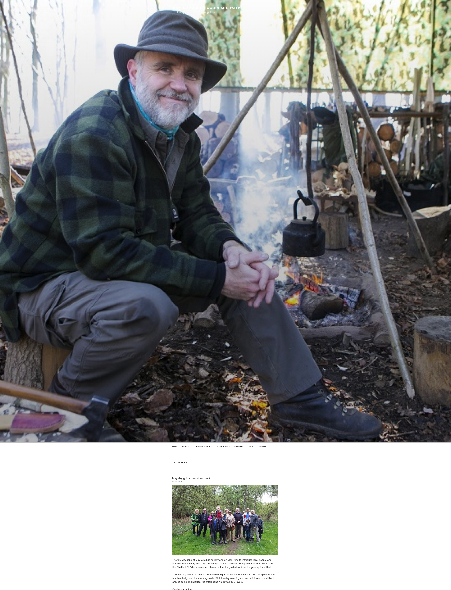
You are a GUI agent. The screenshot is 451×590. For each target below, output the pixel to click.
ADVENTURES (222, 446)
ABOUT (185, 446)
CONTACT (263, 446)
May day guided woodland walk (191, 478)
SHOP (251, 446)
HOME (174, 446)
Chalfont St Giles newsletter (192, 567)
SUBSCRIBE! (239, 446)
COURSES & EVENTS (202, 446)
